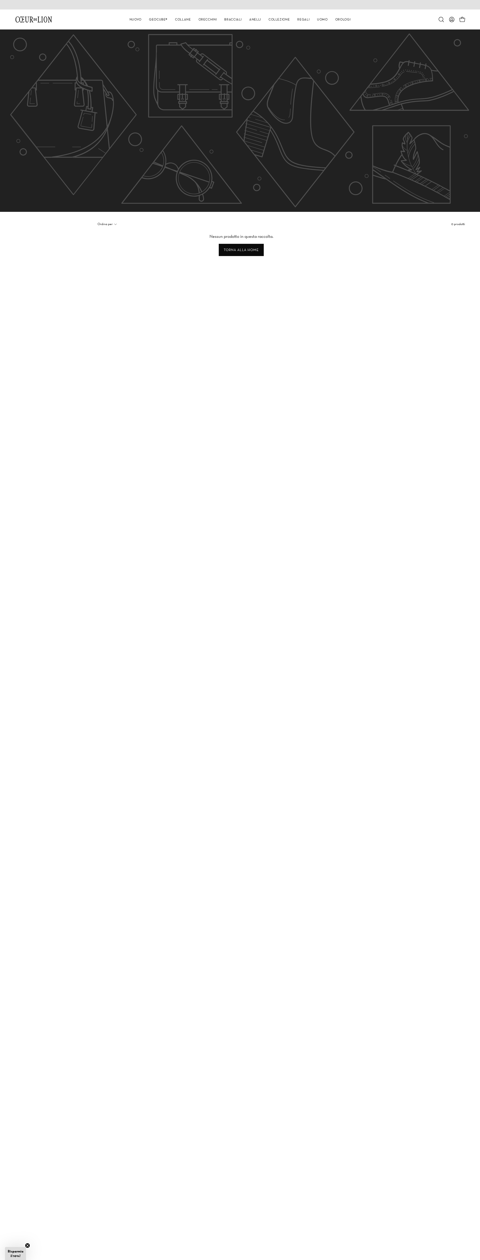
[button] (135, 19)
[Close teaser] (27, 1245)
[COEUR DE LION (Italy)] (33, 19)
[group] (240, 4)
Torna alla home (241, 250)
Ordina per (105, 224)
